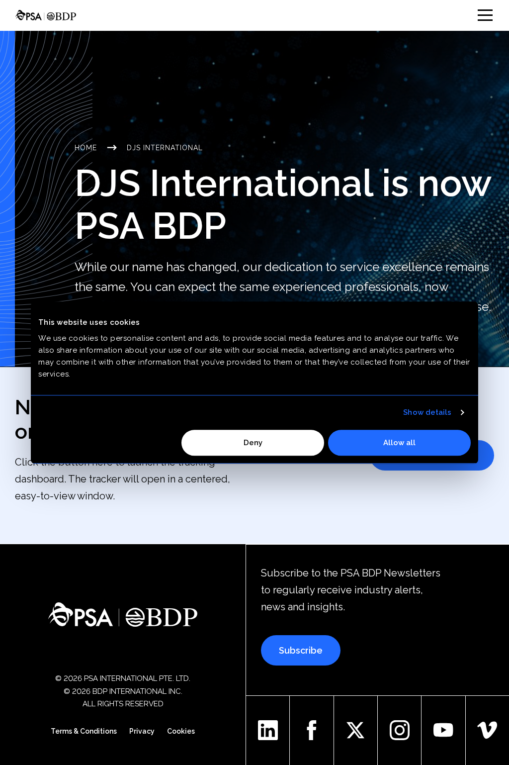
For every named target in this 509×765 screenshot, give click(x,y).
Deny (253, 442)
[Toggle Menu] (485, 15)
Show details (427, 412)
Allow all (399, 442)
